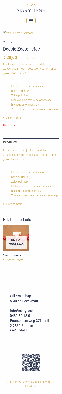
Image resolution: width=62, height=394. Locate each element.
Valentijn (8, 42)
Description (10, 141)
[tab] (31, 141)
